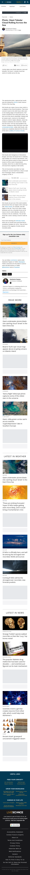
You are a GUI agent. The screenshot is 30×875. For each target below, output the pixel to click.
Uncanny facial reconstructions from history (21, 795)
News (19, 30)
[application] (15, 142)
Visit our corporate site (18, 820)
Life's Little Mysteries (8, 782)
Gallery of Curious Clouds (17, 130)
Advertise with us (15, 848)
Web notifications (15, 851)
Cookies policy (15, 846)
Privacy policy (15, 843)
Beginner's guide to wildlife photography (21, 803)
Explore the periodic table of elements (8, 795)
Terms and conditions (15, 840)
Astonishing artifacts (21, 783)
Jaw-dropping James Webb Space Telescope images (8, 792)
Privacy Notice (18, 248)
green (9, 274)
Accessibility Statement (15, 832)
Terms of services (17, 247)
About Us (15, 837)
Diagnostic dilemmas (8, 783)
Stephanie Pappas (11, 28)
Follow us (18, 65)
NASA (15, 102)
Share (5, 65)
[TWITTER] (11, 283)
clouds (4, 274)
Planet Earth (4, 17)
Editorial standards (15, 857)
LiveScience (14, 260)
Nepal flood (12, 6)
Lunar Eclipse (23, 6)
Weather (11, 17)
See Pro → (19, 2)
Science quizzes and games (8, 802)
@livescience (5, 267)
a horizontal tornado (7, 127)
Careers (15, 854)
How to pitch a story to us (15, 859)
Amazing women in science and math (21, 792)
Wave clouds (8, 206)
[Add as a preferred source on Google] (15, 825)
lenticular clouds (20, 220)
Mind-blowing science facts (21, 805)
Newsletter (25, 65)
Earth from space (21, 782)
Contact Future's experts (15, 834)
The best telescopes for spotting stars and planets (8, 806)
